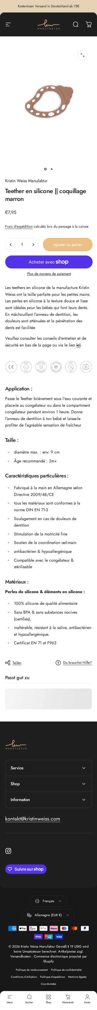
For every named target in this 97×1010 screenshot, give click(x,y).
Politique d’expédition (52, 977)
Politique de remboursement (32, 970)
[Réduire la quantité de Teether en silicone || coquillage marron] (10, 244)
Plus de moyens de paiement (49, 274)
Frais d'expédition (19, 226)
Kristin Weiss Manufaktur (26, 181)
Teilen (16, 662)
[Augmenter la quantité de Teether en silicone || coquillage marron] (33, 244)
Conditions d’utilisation (24, 977)
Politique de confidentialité (66, 970)
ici (78, 345)
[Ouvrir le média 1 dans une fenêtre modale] (82, 55)
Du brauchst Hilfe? (77, 662)
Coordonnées (48, 984)
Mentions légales (77, 977)
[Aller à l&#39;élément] (45, 169)
